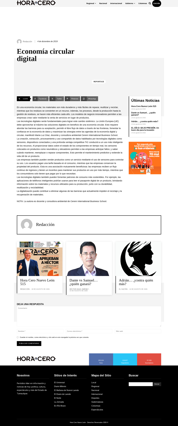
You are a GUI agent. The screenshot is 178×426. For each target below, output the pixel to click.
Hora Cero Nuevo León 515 (143, 106)
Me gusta (101, 354)
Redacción (27, 42)
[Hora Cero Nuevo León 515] (39, 259)
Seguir (125, 354)
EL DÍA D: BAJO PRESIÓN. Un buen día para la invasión (145, 129)
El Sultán (123, 289)
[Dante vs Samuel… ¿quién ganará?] (89, 259)
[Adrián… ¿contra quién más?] (138, 259)
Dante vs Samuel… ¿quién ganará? (84, 282)
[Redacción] (19, 41)
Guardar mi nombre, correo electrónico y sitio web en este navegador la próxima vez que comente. (54, 337)
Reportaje (99, 82)
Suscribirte (149, 354)
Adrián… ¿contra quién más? (144, 121)
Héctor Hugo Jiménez (79, 289)
